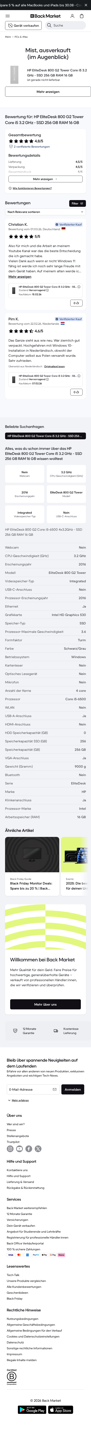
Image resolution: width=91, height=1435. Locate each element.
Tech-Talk (13, 1275)
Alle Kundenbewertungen (24, 1287)
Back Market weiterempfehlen (27, 1208)
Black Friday (14, 1298)
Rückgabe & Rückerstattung (25, 1188)
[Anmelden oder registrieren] (72, 16)
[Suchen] (49, 25)
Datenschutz (15, 1342)
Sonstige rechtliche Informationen (29, 1348)
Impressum (14, 1354)
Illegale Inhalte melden (22, 1360)
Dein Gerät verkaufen (21, 1226)
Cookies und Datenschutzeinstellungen (33, 1336)
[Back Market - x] (38, 1148)
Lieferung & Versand (20, 1182)
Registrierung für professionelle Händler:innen (37, 1237)
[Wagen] (81, 16)
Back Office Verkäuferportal (25, 1243)
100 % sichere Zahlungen (23, 1249)
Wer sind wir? (16, 1124)
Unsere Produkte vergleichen (26, 1281)
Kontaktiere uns (17, 1170)
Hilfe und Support (18, 1176)
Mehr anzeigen (19, 276)
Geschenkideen (17, 1293)
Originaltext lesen (54, 366)
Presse (11, 1130)
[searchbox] (69, 25)
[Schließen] (86, 5)
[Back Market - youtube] (19, 1148)
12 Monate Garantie (19, 1214)
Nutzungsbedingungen (22, 1319)
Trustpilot (13, 1142)
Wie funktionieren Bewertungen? (32, 188)
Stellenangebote (18, 1136)
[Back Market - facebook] (28, 1148)
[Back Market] (45, 16)
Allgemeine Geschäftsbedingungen (31, 1325)
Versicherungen (17, 1220)
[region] (45, 867)
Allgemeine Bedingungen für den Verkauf (34, 1330)
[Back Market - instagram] (10, 1148)
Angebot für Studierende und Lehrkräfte (34, 1231)
